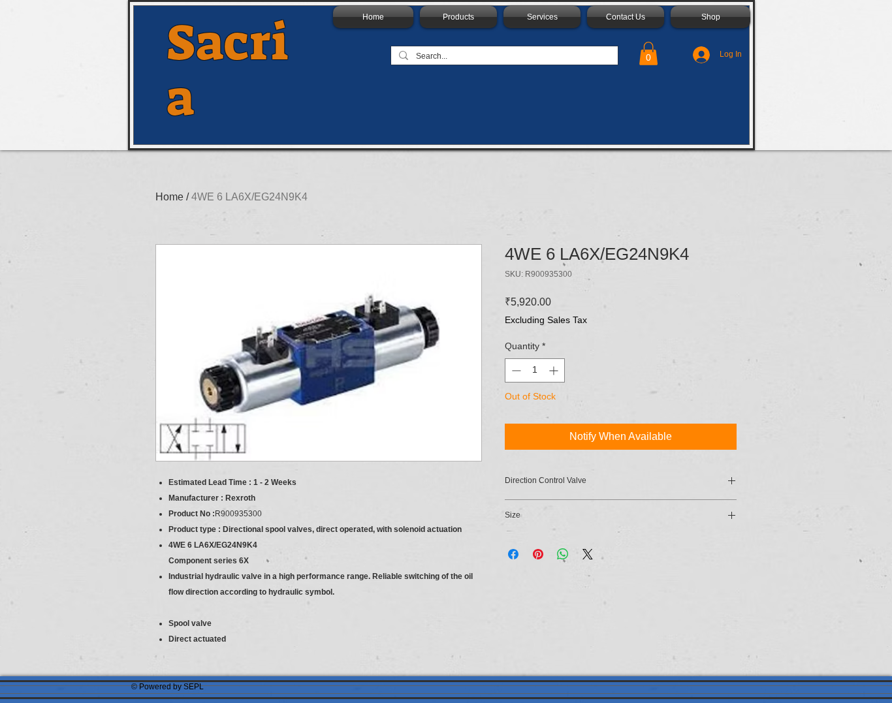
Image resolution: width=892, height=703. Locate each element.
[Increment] (555, 370)
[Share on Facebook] (513, 554)
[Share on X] (588, 554)
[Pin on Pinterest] (538, 554)
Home (169, 196)
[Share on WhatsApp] (563, 554)
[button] (648, 53)
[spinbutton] (535, 370)
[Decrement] (515, 370)
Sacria (228, 70)
